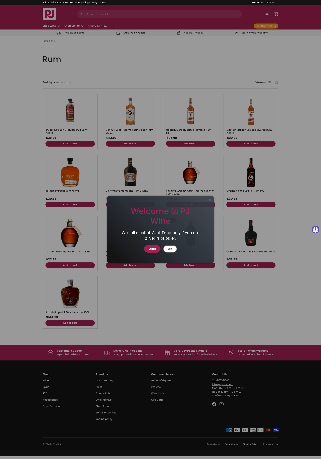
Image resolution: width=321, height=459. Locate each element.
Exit (170, 248)
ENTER (152, 248)
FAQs (270, 2)
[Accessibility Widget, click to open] (315, 229)
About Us (257, 2)
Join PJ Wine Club (52, 2)
